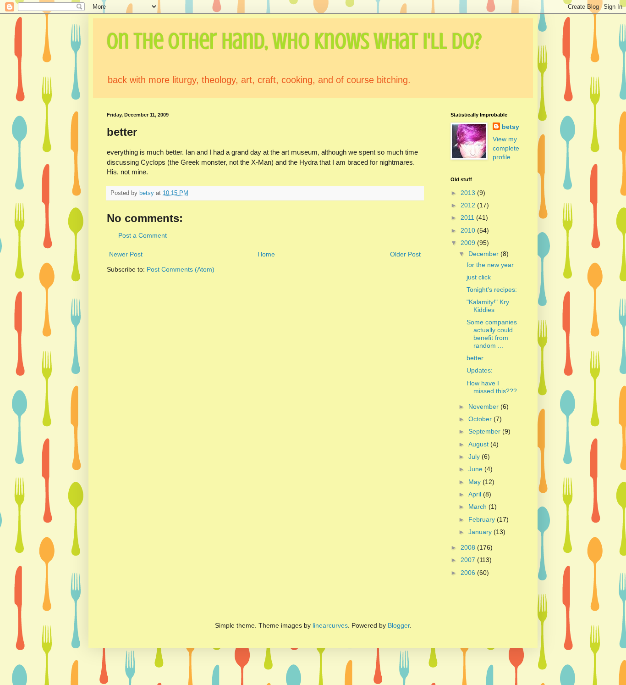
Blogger (399, 625)
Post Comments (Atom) (180, 269)
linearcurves (330, 625)
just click (479, 277)
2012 (469, 205)
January (481, 531)
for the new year (490, 264)
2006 (469, 572)
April (475, 494)
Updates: (480, 370)
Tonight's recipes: (492, 289)
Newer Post (126, 254)
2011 (468, 217)
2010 (469, 230)
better (475, 358)
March (478, 506)
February (482, 519)
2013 (469, 192)
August (479, 444)
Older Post (405, 254)
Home (266, 254)
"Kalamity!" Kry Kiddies (488, 305)
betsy (510, 126)
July (475, 456)
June (476, 469)
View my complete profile (506, 148)
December (484, 253)
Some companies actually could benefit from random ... (492, 333)
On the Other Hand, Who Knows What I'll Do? (294, 41)
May (475, 481)
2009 (469, 242)
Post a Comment (142, 235)
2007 (469, 559)
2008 (469, 547)
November (484, 406)
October (481, 419)
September (485, 431)
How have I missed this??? (492, 387)
